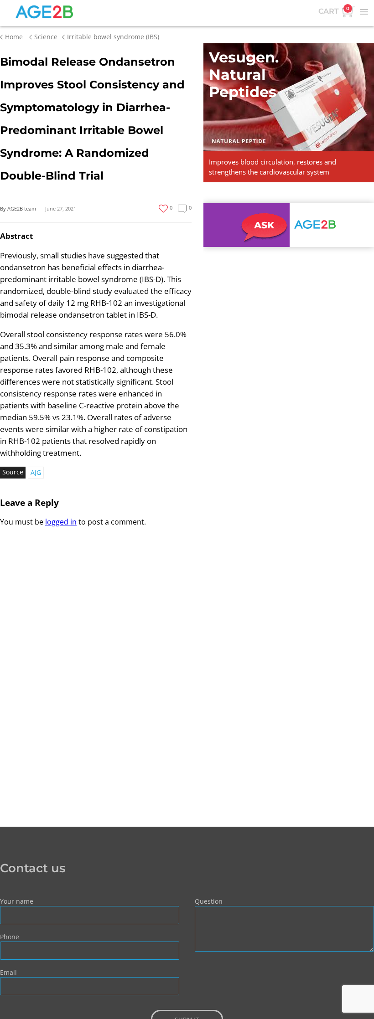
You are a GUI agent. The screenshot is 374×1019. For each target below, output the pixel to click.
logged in (61, 522)
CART (333, 10)
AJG (36, 472)
